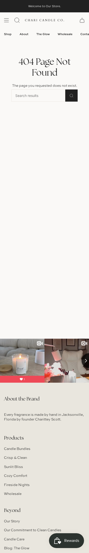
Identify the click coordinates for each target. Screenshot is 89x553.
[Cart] (82, 20)
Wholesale (13, 493)
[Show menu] (6, 20)
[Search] (71, 95)
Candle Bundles (17, 448)
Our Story (12, 521)
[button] (17, 20)
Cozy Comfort (15, 475)
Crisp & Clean (15, 457)
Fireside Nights (17, 484)
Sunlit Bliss (13, 466)
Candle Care (14, 539)
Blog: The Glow (16, 548)
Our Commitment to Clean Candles (32, 530)
